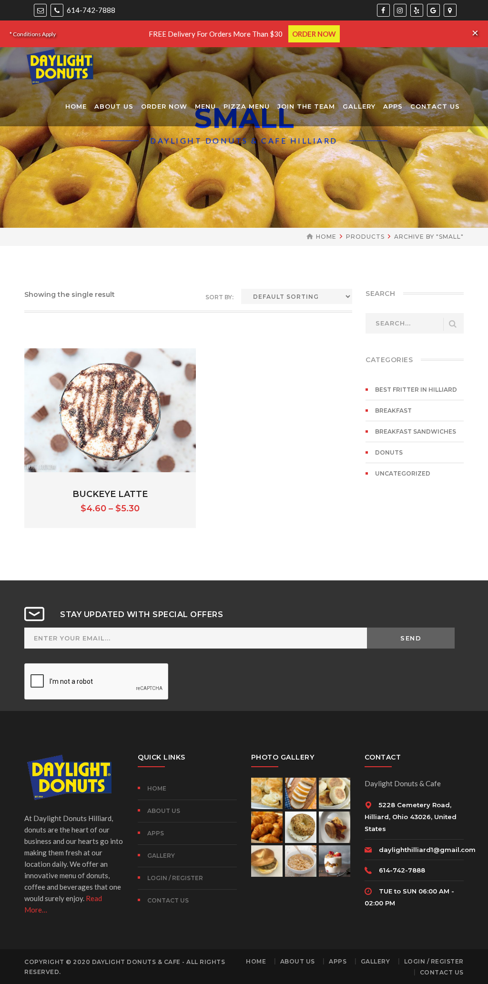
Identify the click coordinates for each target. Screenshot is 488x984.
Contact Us (168, 900)
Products (365, 236)
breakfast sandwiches (415, 431)
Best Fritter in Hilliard (416, 389)
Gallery (161, 855)
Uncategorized (402, 473)
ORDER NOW (314, 34)
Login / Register (175, 878)
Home (326, 236)
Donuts (389, 452)
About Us (163, 810)
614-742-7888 (90, 10)
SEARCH (452, 324)
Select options (110, 422)
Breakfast (393, 410)
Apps (155, 833)
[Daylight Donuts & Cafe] (60, 65)
